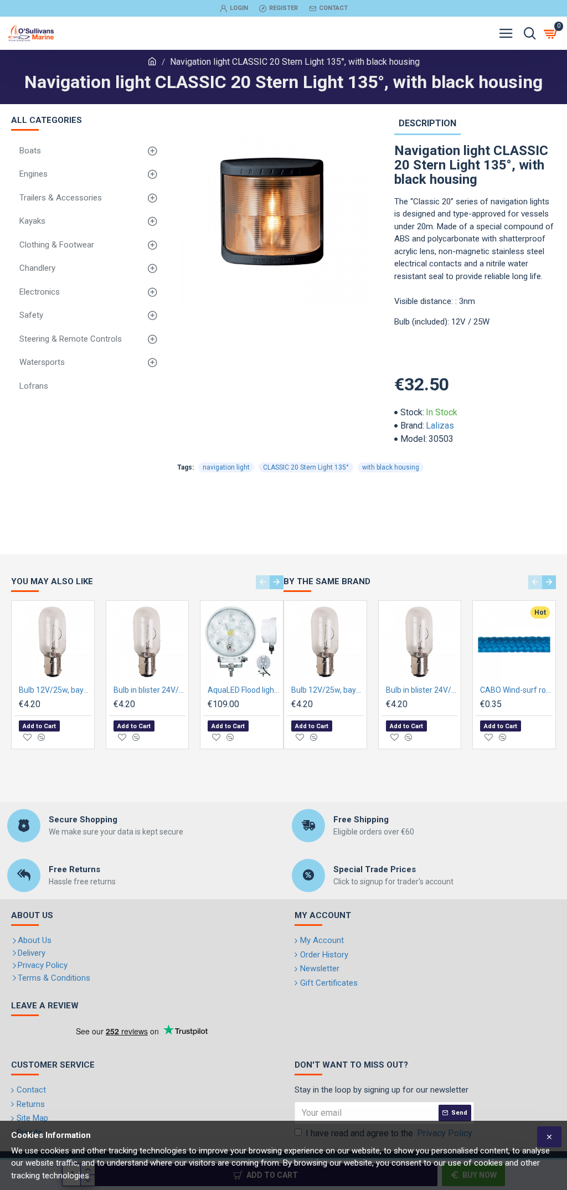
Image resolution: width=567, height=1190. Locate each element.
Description (427, 123)
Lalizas (440, 425)
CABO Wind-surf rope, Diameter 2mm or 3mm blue (516, 690)
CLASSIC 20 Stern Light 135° (306, 467)
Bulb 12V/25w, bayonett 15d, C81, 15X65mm (55, 690)
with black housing (390, 467)
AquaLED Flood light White (244, 690)
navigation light (226, 467)
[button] (263, 582)
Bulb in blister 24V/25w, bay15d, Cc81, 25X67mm (150, 690)
